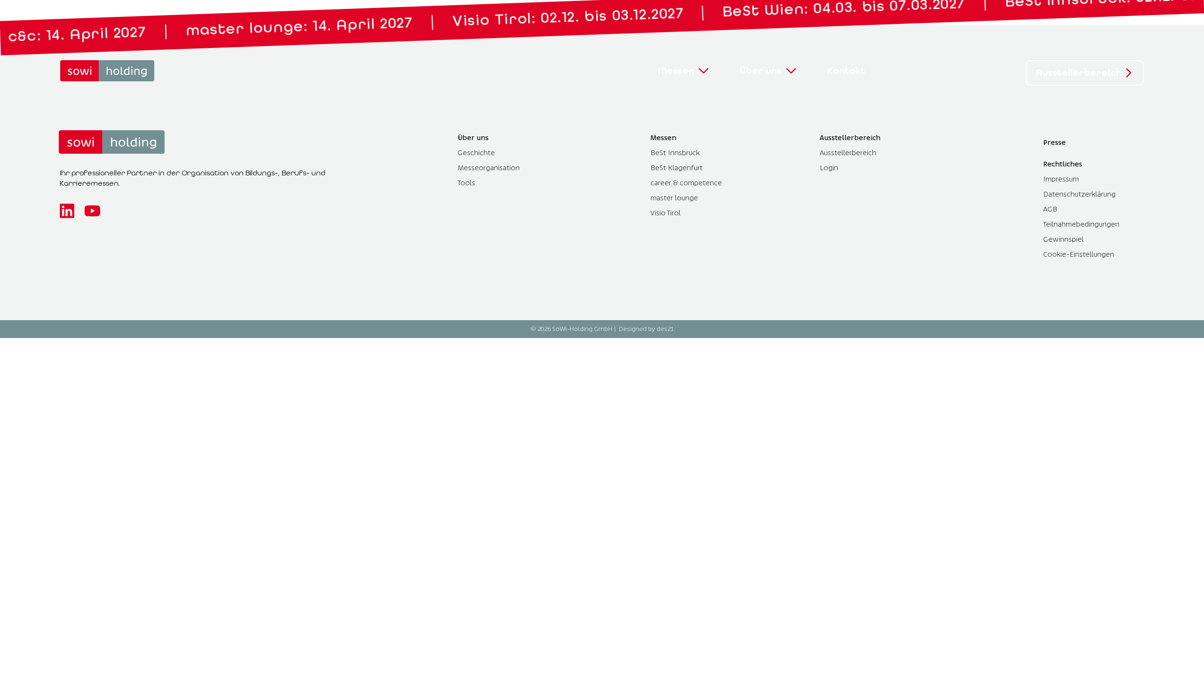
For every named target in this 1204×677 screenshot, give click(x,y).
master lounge (674, 197)
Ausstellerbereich (848, 152)
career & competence (686, 182)
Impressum (1061, 178)
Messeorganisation (489, 167)
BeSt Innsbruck (675, 152)
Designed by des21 (646, 329)
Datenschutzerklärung (1079, 193)
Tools (466, 182)
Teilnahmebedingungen (1081, 224)
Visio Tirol (665, 212)
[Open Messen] (703, 71)
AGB (1050, 209)
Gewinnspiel (1063, 239)
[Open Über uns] (791, 71)
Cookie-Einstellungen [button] (1078, 254)
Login (829, 167)
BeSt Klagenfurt (676, 167)
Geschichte (476, 152)
